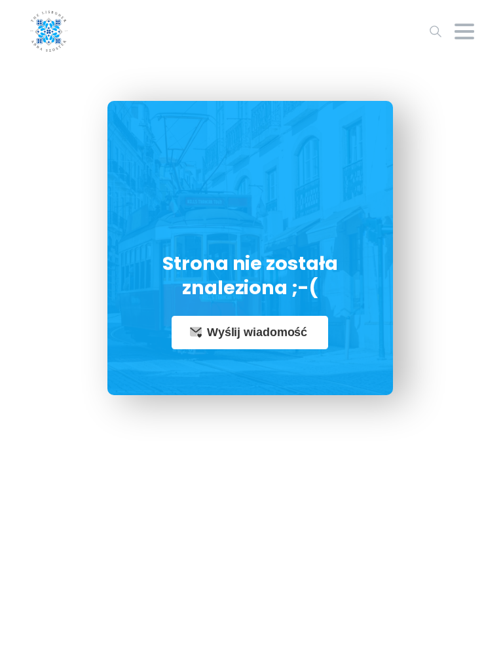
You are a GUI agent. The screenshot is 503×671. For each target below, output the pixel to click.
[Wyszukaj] (435, 31)
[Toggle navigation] (464, 31)
